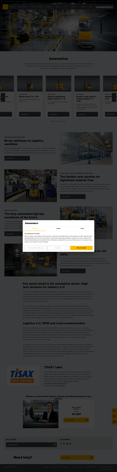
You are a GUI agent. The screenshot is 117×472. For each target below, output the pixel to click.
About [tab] (82, 228)
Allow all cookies (81, 248)
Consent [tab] (34, 228)
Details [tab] (58, 228)
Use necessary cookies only (35, 248)
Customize (58, 248)
